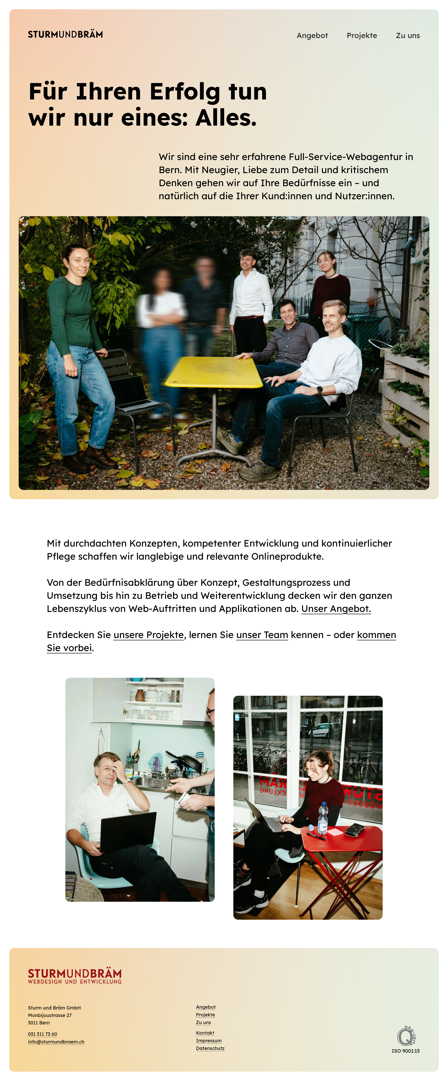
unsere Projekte (149, 634)
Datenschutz (210, 1048)
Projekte (362, 35)
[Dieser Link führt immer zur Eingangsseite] (65, 35)
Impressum (209, 1040)
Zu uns (408, 35)
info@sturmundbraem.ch (56, 1042)
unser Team (262, 634)
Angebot (312, 35)
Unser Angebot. (336, 608)
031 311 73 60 (42, 1034)
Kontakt (205, 1033)
